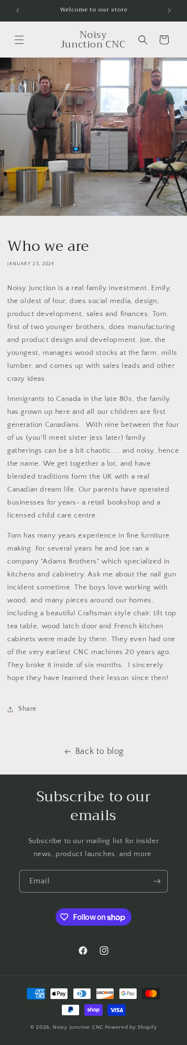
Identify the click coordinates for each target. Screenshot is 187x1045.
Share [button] (27, 709)
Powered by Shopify (131, 1027)
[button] (19, 39)
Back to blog (99, 751)
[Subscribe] (156, 881)
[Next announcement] (169, 10)
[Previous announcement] (17, 10)
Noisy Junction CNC (78, 1027)
